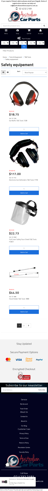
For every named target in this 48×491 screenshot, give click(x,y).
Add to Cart (24, 133)
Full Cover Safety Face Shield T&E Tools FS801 (23, 240)
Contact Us (24, 416)
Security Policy (24, 452)
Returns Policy (24, 443)
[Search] (44, 26)
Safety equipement (11, 59)
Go (24, 46)
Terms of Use (24, 438)
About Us (24, 421)
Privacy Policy (24, 433)
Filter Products (8, 51)
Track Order (24, 408)
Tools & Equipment (15, 57)
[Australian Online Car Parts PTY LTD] (24, 16)
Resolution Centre (24, 447)
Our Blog (24, 426)
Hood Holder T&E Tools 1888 (19, 299)
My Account (24, 404)
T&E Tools (27, 57)
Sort (18, 71)
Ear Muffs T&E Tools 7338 (18, 120)
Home (5, 57)
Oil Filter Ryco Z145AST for (17, 483)
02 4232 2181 (25, 8)
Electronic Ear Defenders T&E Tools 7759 (23, 180)
